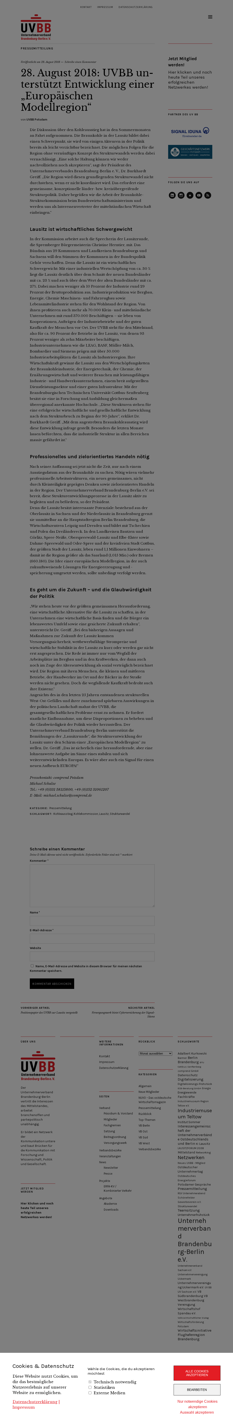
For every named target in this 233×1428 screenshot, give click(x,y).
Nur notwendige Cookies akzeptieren (197, 1404)
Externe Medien (109, 1393)
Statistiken (104, 1387)
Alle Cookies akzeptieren (196, 1373)
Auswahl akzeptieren (197, 1412)
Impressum (24, 1407)
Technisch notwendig (115, 1382)
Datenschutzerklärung (35, 1402)
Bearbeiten (197, 1390)
